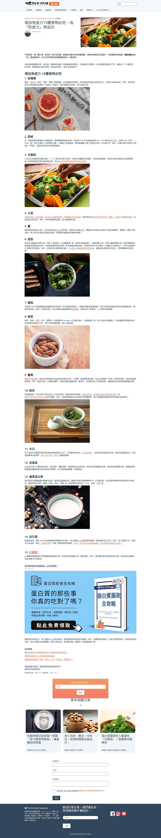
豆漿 (98, 483)
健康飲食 (48, 10)
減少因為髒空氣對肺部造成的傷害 (72, 161)
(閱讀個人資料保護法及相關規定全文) (91, 791)
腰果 (38, 320)
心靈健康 (73, 10)
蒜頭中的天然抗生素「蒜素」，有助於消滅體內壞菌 (111, 217)
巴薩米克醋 (46, 543)
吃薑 (82, 230)
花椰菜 (27, 159)
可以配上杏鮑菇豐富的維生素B (81, 248)
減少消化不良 (47, 455)
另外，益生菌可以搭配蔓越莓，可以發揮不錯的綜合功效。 (98, 543)
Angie (39, 31)
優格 (103, 307)
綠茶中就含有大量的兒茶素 (36, 397)
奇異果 (27, 467)
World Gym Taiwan (47, 811)
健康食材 (33, 18)
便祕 (56, 455)
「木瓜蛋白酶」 (86, 453)
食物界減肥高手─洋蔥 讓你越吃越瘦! (40, 656)
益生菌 (80, 541)
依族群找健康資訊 (61, 10)
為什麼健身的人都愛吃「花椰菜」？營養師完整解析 (117, 739)
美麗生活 (89, 10)
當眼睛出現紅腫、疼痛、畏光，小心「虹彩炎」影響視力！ (49, 659)
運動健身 (39, 10)
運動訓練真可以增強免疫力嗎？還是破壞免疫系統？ (46, 652)
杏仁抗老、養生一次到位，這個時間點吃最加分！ (78, 739)
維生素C (113, 140)
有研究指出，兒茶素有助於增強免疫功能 (99, 394)
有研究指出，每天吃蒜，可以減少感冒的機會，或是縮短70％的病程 (53, 217)
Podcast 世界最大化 (102, 10)
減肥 (81, 10)
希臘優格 (75, 309)
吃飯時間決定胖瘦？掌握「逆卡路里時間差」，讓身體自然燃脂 (43, 739)
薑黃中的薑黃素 (31, 379)
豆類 (87, 483)
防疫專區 (29, 10)
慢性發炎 (58, 230)
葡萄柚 (33, 82)
